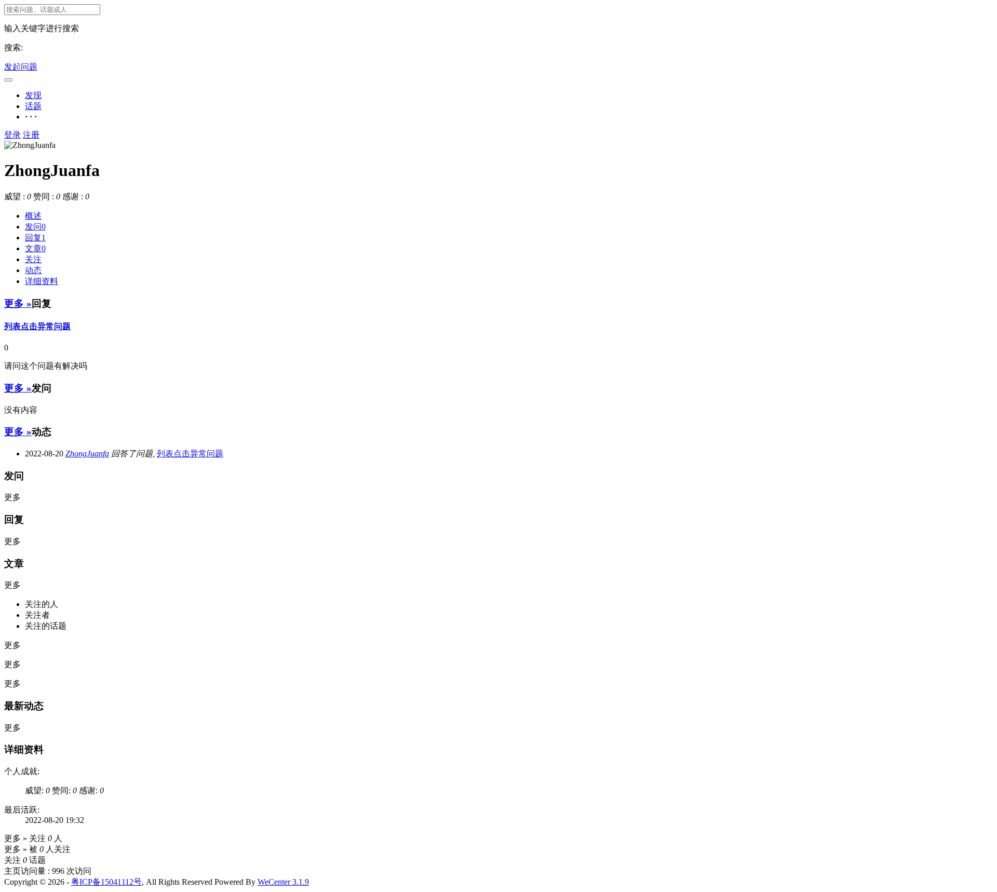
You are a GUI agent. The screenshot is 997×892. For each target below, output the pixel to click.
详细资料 (41, 281)
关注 (33, 259)
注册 (31, 134)
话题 (33, 106)
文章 (35, 248)
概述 (33, 215)
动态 (33, 270)
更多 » (18, 303)
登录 (12, 134)
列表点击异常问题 (37, 326)
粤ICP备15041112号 (106, 881)
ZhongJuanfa (87, 453)
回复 (35, 237)
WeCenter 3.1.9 (283, 881)
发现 (33, 95)
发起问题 (20, 66)
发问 (35, 226)
